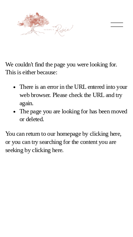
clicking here (105, 133)
